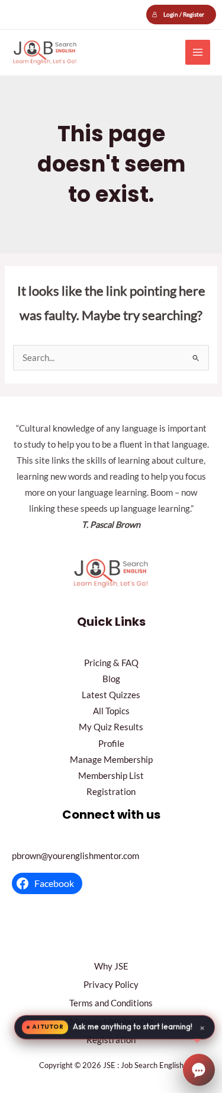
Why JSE (111, 966)
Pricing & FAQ (111, 663)
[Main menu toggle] (197, 52)
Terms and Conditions (111, 1003)
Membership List (111, 776)
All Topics (111, 711)
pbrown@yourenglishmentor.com (75, 856)
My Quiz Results (111, 727)
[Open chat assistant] (199, 1070)
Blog (111, 679)
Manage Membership (111, 760)
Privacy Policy (111, 985)
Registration (111, 792)
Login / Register (183, 14)
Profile (111, 744)
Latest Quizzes (111, 695)
